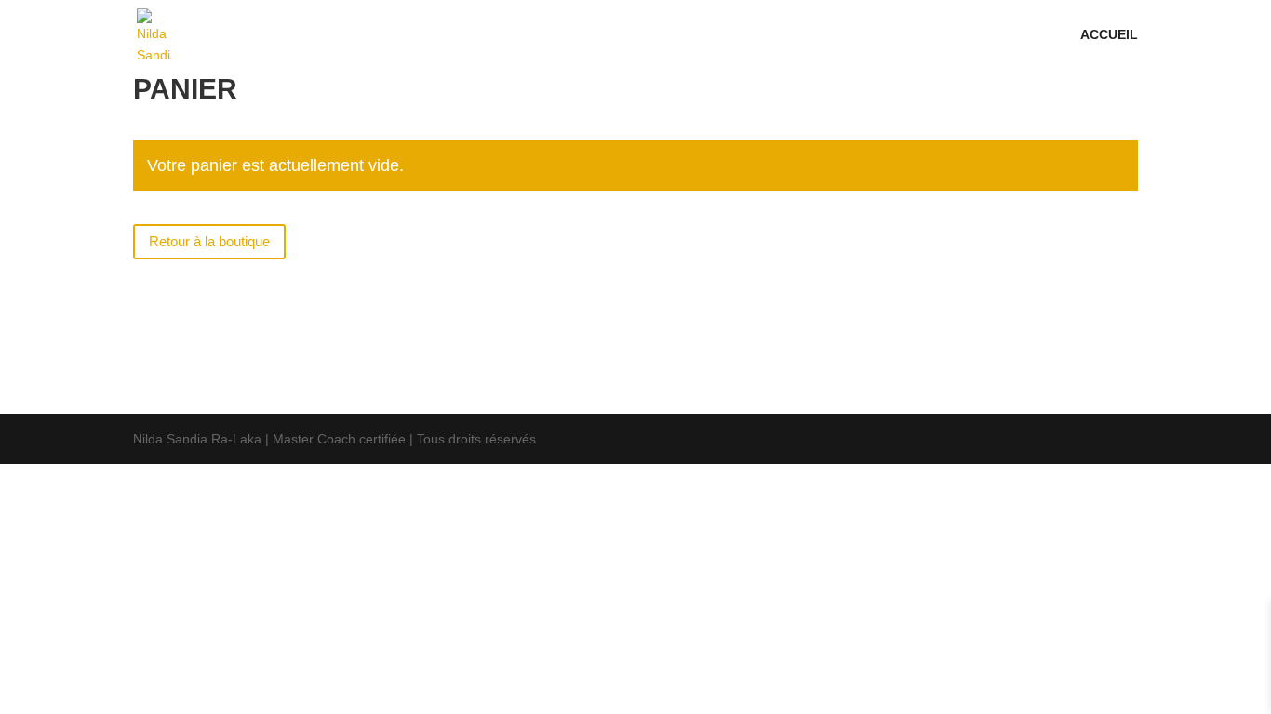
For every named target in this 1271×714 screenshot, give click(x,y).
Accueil (1109, 35)
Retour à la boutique (209, 241)
